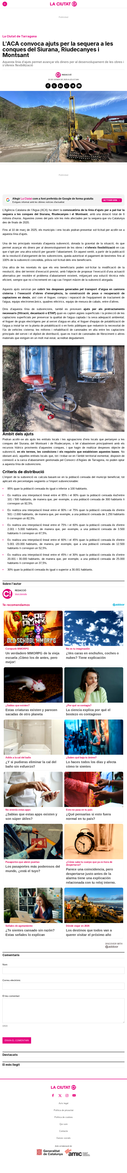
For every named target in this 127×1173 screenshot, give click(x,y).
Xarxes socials (63, 1138)
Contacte (63, 1131)
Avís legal (63, 1103)
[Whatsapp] (66, 85)
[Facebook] (48, 85)
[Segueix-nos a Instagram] (67, 1095)
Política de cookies (63, 1117)
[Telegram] (73, 85)
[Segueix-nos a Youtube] (74, 1095)
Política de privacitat (63, 1110)
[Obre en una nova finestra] (50, 1152)
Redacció (67, 75)
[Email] (79, 85)
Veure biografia (21, 594)
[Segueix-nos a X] (60, 1095)
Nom (4, 964)
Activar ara (110, 200)
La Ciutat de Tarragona (19, 36)
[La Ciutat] (63, 3)
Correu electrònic (11, 980)
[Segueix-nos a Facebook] (53, 1095)
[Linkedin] (60, 85)
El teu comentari (11, 996)
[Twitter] (54, 85)
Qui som (64, 1124)
